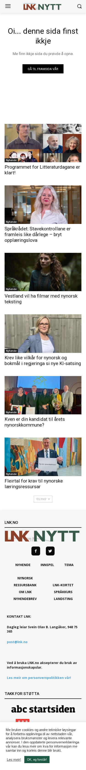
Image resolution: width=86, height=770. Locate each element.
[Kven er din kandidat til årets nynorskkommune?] (43, 395)
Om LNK (25, 592)
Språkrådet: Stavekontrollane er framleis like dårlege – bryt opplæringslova (38, 234)
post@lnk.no (17, 642)
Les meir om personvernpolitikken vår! (39, 677)
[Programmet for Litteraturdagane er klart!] (43, 143)
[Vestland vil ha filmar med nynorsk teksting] (43, 272)
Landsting (63, 599)
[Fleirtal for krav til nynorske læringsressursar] (43, 457)
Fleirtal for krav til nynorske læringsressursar (34, 483)
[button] (79, 6)
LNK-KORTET (63, 585)
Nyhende (11, 160)
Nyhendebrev (25, 599)
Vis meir (41, 499)
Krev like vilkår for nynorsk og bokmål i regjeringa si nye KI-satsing (43, 360)
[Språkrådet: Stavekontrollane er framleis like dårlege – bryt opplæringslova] (43, 204)
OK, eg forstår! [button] (37, 759)
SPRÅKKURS (63, 592)
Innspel (47, 565)
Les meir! (14, 760)
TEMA (69, 565)
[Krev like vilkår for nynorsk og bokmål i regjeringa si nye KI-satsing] (43, 333)
